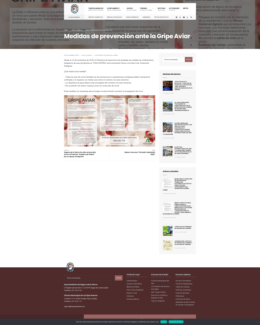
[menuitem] (115, 8)
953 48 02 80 (76, 290)
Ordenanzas (146, 17)
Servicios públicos (133, 299)
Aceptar (163, 322)
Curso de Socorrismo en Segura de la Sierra (183, 227)
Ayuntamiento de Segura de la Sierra (106, 55)
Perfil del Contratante (114, 17)
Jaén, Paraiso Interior (158, 292)
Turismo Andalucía (157, 301)
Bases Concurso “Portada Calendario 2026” (140, 152)
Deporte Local (132, 293)
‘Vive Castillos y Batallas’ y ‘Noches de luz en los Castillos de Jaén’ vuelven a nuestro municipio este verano (183, 86)
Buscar (188, 59)
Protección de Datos (161, 17)
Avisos (131, 9)
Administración (132, 281)
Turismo (146, 9)
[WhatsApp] (187, 17)
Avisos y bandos (77, 30)
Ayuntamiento (114, 9)
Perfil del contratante (183, 290)
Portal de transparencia (184, 284)
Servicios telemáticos (95, 17)
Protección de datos (183, 299)
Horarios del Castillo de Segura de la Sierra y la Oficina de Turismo (183, 242)
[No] (257, 322)
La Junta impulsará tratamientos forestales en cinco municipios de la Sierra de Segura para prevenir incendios (183, 106)
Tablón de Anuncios (183, 287)
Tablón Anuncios (95, 9)
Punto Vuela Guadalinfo (135, 290)
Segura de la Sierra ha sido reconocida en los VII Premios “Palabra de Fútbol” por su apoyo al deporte (80, 153)
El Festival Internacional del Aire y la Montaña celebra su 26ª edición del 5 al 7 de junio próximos (183, 150)
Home (65, 30)
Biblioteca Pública (133, 287)
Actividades (174, 9)
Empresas (130, 296)
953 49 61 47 (76, 301)
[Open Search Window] (191, 17)
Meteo (185, 8)
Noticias (161, 9)
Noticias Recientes (172, 74)
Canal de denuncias (132, 17)
